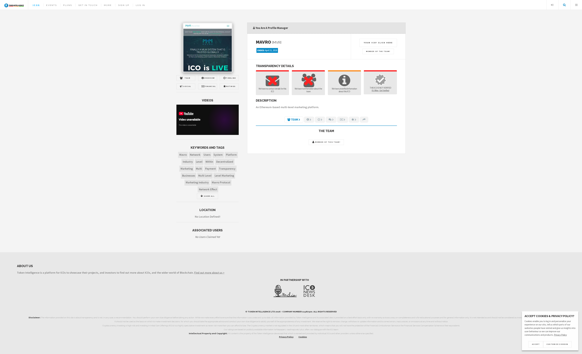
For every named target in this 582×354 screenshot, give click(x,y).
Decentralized (224, 161)
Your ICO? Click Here (378, 43)
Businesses (188, 175)
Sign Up (123, 5)
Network (195, 154)
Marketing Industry (197, 182)
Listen (552, 5)
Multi (199, 168)
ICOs (36, 5)
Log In (140, 5)
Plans (67, 5)
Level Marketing (224, 175)
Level (199, 161)
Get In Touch (88, 5)
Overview (209, 78)
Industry (188, 161)
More (108, 5)
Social (187, 86)
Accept (536, 344)
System (218, 154)
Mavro (183, 154)
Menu (576, 5)
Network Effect (208, 189)
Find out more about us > (209, 272)
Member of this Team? (327, 142)
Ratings (231, 86)
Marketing (187, 168)
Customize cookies (557, 344)
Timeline (231, 78)
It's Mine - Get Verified (380, 90)
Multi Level (204, 175)
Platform (231, 154)
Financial (210, 86)
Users (207, 154)
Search (564, 5)
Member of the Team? (378, 51)
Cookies (302, 337)
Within (209, 161)
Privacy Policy (286, 337)
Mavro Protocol (221, 182)
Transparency (227, 168)
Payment (210, 168)
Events (51, 5)
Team (187, 78)
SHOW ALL (209, 196)
